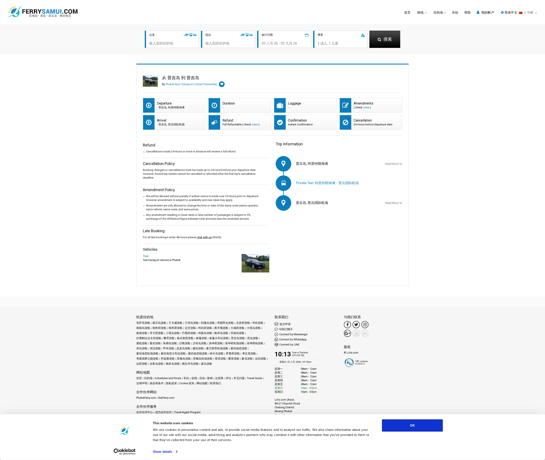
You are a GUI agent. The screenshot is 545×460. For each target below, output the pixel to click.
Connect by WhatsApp (293, 339)
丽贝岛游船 (159, 322)
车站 (455, 12)
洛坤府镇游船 (255, 343)
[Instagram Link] (365, 324)
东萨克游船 (143, 322)
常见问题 (239, 378)
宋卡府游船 (157, 333)
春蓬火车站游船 (219, 338)
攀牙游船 (169, 338)
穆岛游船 (198, 348)
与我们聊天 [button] (286, 329)
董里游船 (233, 358)
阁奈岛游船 (173, 363)
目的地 (148, 378)
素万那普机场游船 (217, 348)
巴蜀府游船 (189, 333)
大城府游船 (237, 328)
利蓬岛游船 (208, 322)
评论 (228, 378)
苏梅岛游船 (184, 358)
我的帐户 (487, 12)
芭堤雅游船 (168, 358)
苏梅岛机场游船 (202, 358)
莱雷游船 (220, 358)
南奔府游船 (159, 328)
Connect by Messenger (293, 334)
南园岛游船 (143, 328)
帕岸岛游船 (221, 333)
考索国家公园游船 (147, 358)
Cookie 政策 (186, 383)
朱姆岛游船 (170, 343)
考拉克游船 (249, 353)
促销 (194, 378)
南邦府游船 (175, 328)
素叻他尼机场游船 (147, 353)
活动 (202, 378)
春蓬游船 (201, 338)
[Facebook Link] (347, 324)
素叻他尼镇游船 (197, 353)
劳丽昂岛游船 (225, 322)
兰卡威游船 (175, 322)
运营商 (219, 378)
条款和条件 (157, 383)
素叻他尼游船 (239, 348)
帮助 (467, 12)
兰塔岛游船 (192, 322)
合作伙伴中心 (144, 412)
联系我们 (215, 383)
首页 (407, 12)
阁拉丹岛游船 (190, 363)
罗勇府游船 (233, 353)
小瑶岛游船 (173, 333)
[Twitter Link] (356, 324)
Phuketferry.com (146, 397)
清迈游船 (155, 348)
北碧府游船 (243, 322)
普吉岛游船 (238, 338)
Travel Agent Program (187, 412)
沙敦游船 (184, 343)
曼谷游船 (155, 343)
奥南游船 (141, 333)
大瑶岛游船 (254, 328)
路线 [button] (420, 12)
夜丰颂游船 (221, 328)
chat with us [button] (204, 237)
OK (412, 425)
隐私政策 (171, 383)
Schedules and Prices (168, 378)
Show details (162, 451)
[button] (519, 12)
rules (366, 107)
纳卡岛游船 (217, 353)
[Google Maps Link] (347, 333)
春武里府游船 (185, 338)
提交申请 (285, 324)
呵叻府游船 (205, 328)
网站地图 (202, 383)
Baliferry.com (166, 397)
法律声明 (141, 383)
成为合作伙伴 (163, 412)
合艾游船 (190, 328)
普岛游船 (252, 338)
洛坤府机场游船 (234, 343)
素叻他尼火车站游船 (173, 353)
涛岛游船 (141, 348)
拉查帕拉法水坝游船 (148, 338)
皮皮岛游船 (183, 348)
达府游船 (141, 363)
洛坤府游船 (216, 343)
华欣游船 (257, 322)
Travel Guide (254, 378)
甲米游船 (168, 348)
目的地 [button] (438, 12)
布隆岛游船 (205, 333)
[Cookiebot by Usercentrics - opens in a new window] (124, 452)
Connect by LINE (289, 344)
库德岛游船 (237, 333)
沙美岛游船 (200, 343)
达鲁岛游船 (157, 363)
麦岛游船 (206, 363)
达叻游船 (260, 358)
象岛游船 (247, 358)
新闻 (210, 378)
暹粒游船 (141, 343)
